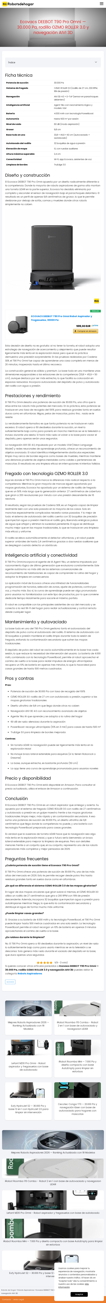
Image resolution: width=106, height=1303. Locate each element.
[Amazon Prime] (94, 325)
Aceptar (79, 1294)
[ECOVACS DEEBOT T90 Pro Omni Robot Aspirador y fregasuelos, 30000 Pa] (18, 324)
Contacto (6, 1299)
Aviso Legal (18, 1299)
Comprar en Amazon (86, 331)
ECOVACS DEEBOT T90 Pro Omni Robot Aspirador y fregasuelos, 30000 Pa (61, 318)
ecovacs (10, 982)
